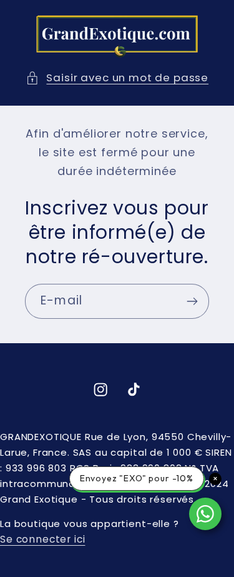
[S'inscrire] (191, 301)
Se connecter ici (42, 539)
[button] (117, 78)
